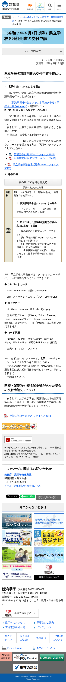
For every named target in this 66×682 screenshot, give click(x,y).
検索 (50, 6)
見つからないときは (33, 507)
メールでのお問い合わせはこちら (22, 485)
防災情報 (30, 6)
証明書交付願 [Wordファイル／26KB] (34, 154)
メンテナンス (44, 627)
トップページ (18, 17)
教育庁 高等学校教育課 (18, 474)
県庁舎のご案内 (45, 622)
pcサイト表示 (14, 648)
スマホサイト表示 (46, 648)
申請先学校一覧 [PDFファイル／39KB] (31, 415)
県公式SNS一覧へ (48, 497)
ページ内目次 (33, 51)
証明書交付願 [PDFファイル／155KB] (35, 158)
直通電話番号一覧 (15, 627)
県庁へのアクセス (15, 622)
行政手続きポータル (40, 6)
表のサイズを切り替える (33, 182)
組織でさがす (33, 17)
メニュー (59, 6)
